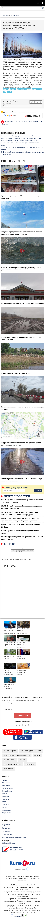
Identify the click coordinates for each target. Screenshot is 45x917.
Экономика (6, 796)
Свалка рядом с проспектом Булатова (15, 373)
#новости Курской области (31, 751)
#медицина (30, 764)
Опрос (9, 544)
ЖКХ (4, 802)
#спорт (22, 760)
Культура (5, 799)
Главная (6, 15)
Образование (6, 810)
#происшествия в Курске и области (17, 755)
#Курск (12, 89)
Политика (6, 786)
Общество (6, 783)
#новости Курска (10, 751)
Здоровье (5, 805)
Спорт (4, 794)
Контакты (6, 828)
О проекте (6, 825)
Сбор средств (7, 834)
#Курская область (24, 89)
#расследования (9, 760)
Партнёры (6, 831)
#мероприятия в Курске (12, 764)
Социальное (14, 15)
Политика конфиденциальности (14, 838)
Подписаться (22, 715)
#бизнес (37, 755)
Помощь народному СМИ (16, 487)
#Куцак (6, 89)
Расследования (7, 791)
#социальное (8, 769)
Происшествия (7, 788)
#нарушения (37, 89)
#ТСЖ (9, 91)
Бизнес (4, 807)
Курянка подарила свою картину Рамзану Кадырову (19, 140)
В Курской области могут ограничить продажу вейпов (22, 304)
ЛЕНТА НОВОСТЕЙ (16, 496)
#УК (4, 91)
